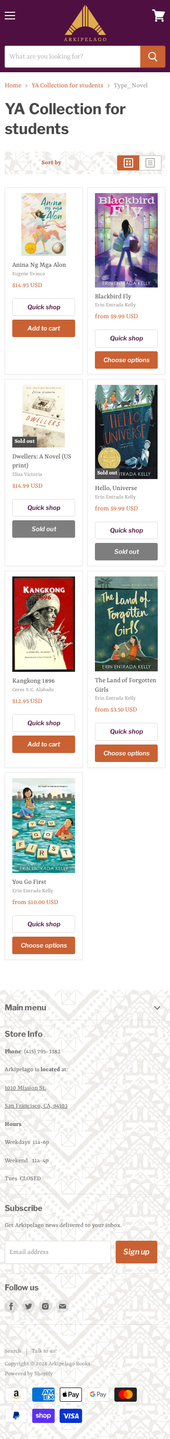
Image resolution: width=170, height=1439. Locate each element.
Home (13, 85)
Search (13, 1351)
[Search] (152, 57)
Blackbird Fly (113, 296)
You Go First (29, 882)
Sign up (136, 1251)
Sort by (51, 163)
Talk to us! (44, 1351)
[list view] (150, 162)
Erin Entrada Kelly (115, 305)
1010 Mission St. (25, 1088)
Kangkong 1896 (33, 681)
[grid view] (128, 162)
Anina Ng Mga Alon (39, 265)
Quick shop (43, 307)
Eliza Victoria (27, 474)
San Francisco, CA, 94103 (36, 1106)
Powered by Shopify (29, 1374)
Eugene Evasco (28, 274)
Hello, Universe (116, 488)
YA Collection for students (67, 85)
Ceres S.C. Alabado (33, 690)
